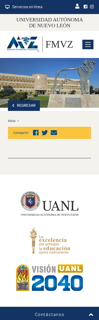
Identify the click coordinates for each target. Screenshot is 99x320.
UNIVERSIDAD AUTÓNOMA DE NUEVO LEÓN (49, 22)
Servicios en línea (27, 7)
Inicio (12, 121)
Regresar (26, 105)
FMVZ (59, 44)
